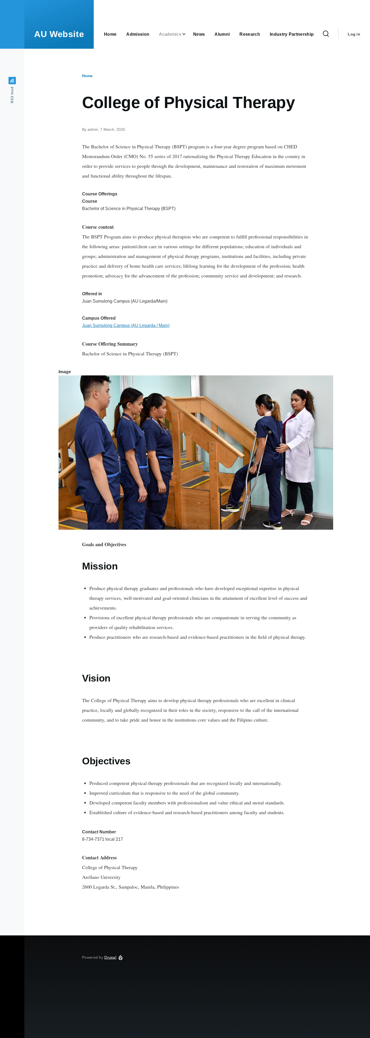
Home (87, 76)
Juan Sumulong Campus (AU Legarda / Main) (126, 325)
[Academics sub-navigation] (187, 34)
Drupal (110, 957)
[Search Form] (326, 34)
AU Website (59, 34)
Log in (354, 34)
